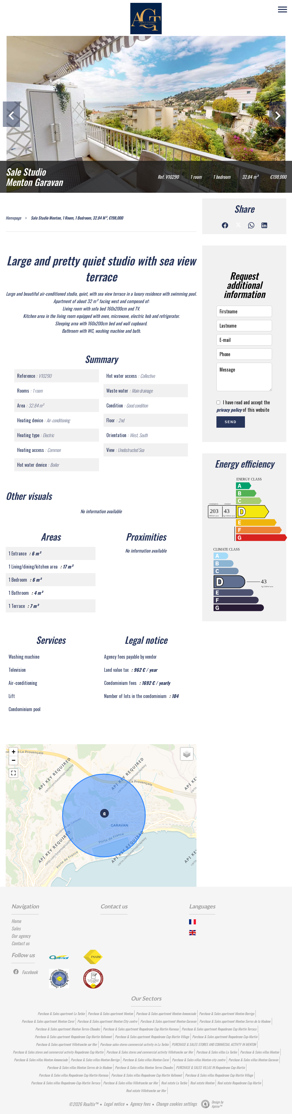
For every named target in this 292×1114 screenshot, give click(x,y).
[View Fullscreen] (13, 773)
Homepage (13, 218)
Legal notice (114, 1103)
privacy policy (229, 409)
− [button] (13, 760)
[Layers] (187, 754)
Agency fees (140, 1103)
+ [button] (13, 751)
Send (231, 422)
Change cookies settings (176, 1103)
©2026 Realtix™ (83, 1104)
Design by (217, 1103)
